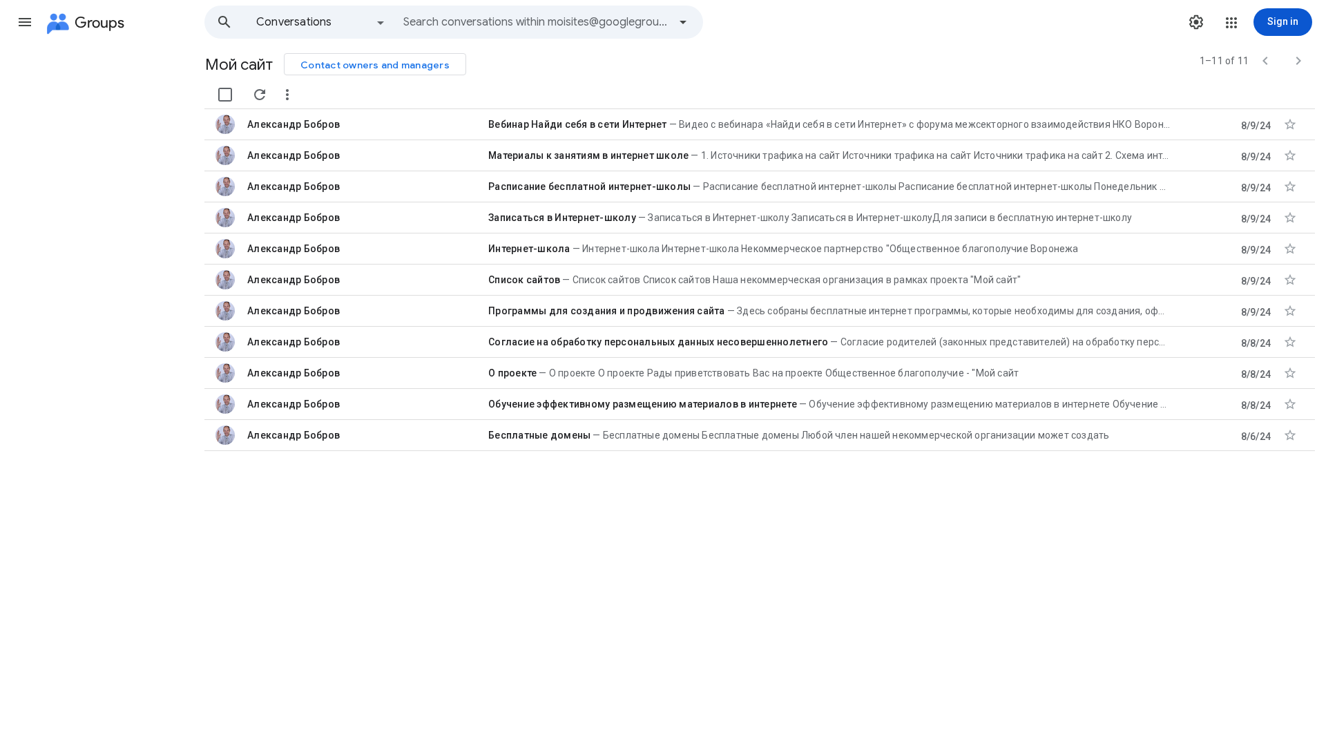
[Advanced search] (683, 22)
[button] (24, 22)
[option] (321, 22)
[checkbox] (225, 95)
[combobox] (536, 22)
